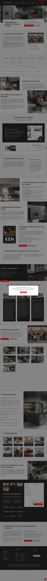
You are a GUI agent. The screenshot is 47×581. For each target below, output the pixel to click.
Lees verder (28, 290)
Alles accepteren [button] (23, 292)
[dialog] (23, 290)
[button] (23, 294)
